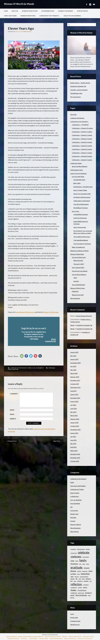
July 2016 (73, 405)
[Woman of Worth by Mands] (81, 45)
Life (71, 507)
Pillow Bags (80, 581)
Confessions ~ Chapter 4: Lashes (82, 142)
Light (80, 579)
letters (73, 579)
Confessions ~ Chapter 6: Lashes (82, 149)
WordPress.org (75, 624)
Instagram (90, 4)
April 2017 (73, 391)
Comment (14, 394)
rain (91, 581)
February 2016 (74, 419)
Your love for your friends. (80, 271)
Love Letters (74, 510)
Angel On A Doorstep (80, 218)
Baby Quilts (77, 183)
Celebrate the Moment (65, 11)
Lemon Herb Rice (84, 576)
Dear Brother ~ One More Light (82, 187)
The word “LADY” (78, 264)
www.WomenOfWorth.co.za (25, 312)
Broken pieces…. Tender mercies (80, 83)
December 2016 (75, 398)
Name (12, 410)
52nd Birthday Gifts (76, 93)
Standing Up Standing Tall (78, 86)
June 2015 (73, 440)
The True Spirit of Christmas (82, 244)
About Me (15, 11)
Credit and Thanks (10, 15)
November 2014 (75, 458)
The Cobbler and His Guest (81, 236)
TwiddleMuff (74, 593)
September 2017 (75, 387)
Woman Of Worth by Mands (19, 3)
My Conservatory (75, 97)
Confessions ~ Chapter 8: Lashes (82, 156)
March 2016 (74, 415)
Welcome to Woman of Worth (79, 251)
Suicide (80, 587)
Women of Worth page (50, 312)
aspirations (73, 549)
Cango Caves (74, 553)
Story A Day (75, 211)
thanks (73, 590)
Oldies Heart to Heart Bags (81, 201)
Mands (28, 31)
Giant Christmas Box (79, 227)
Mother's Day (74, 514)
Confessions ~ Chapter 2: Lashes (82, 135)
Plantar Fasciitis (78, 260)
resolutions (86, 584)
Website (13, 419)
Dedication (75, 291)
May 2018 (73, 370)
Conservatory (86, 557)
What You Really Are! (78, 247)
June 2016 (73, 408)
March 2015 (74, 450)
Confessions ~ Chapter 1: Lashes (82, 132)
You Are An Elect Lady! (79, 257)
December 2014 (75, 454)
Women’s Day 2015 (78, 295)
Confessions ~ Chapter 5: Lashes (82, 146)
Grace (87, 564)
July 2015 (73, 436)
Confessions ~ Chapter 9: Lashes (82, 160)
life (76, 579)
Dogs (72, 561)
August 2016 (74, 401)
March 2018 (74, 373)
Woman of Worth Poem (30, 11)
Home (6, 11)
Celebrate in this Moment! (18, 368)
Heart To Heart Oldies (80, 190)
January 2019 (74, 359)
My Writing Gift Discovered (81, 197)
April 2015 (73, 447)
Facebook (86, 4)
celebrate (83, 552)
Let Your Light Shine (78, 176)
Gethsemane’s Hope (47, 11)
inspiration (85, 574)
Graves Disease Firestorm (84, 316)
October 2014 (74, 461)
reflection (76, 584)
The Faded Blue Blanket (80, 240)
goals (83, 564)
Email (93, 4)
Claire (75, 277)
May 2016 (73, 412)
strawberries (74, 587)
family (10, 369)
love (83, 579)
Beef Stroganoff (81, 549)
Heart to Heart (74, 493)
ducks (76, 560)
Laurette (76, 281)
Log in (72, 614)
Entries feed (74, 617)
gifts (80, 564)
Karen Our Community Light (82, 194)
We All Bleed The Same (80, 208)
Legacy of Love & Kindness (72, 15)
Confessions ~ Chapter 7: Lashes (82, 153)
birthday (88, 549)
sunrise (85, 587)
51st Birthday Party (79, 180)
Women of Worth (75, 524)
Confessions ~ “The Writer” (80, 124)
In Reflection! (74, 496)
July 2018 (73, 366)
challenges (51, 368)
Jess (72, 576)
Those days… (24, 638)
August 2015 (74, 433)
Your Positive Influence (79, 274)
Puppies (72, 521)
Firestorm (74, 564)
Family (30, 368)
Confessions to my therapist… (49, 15)
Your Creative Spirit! (78, 267)
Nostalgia (73, 517)
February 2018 (74, 377)
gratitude (15, 369)
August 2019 (74, 352)
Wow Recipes (74, 531)
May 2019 (73, 356)
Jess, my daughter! (38, 368)
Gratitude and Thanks (77, 489)
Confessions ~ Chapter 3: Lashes (82, 139)
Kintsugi (77, 576)
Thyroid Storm (81, 590)
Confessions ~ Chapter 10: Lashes (82, 128)
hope (78, 574)
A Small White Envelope (80, 214)
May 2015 (73, 443)
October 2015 (74, 426)
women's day (81, 593)
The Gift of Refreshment (81, 204)
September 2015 (75, 429)
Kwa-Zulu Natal (75, 503)
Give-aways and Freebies (78, 486)
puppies (86, 581)
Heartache (84, 571)
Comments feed (75, 621)
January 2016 (74, 422)
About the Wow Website (79, 166)
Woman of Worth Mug (28, 15)
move (75, 581)
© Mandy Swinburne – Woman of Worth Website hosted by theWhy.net (24, 636)
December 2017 (75, 380)
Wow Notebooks (75, 528)
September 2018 (75, 363)
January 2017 (74, 394)
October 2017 (74, 384)
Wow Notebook (82, 11)
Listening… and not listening (79, 90)
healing (79, 571)
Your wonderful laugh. (78, 285)
